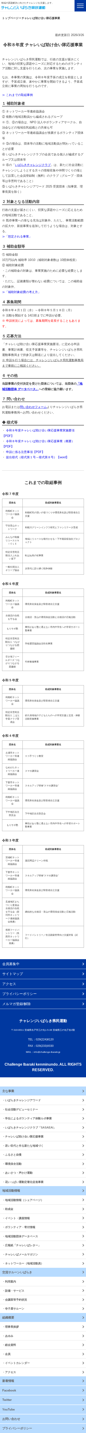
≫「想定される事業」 (17, 236)
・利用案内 (9, 1281)
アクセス (9, 984)
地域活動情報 (11, 1190)
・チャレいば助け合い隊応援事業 (23, 1136)
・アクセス (9, 1372)
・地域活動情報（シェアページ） (23, 1199)
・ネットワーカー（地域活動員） (23, 1263)
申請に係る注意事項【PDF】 (25, 452)
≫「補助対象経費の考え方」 (21, 292)
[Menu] (80, 5)
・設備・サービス (13, 1290)
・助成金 (7, 1208)
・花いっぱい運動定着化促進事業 (23, 1181)
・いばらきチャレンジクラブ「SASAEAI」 (29, 1127)
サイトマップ (12, 974)
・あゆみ (7, 1335)
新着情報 (8, 1381)
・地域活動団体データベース (20, 1236)
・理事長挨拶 (10, 1326)
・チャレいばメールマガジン (20, 1254)
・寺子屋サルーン (13, 1308)
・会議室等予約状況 (14, 1299)
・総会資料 (9, 1344)
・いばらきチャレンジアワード (21, 1100)
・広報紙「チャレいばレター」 (21, 1245)
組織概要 (8, 1317)
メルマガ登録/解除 (16, 1004)
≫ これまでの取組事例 (17, 95)
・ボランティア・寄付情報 (18, 1227)
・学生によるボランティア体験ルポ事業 (27, 1118)
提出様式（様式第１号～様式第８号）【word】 (37, 457)
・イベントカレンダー (16, 1362)
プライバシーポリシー (19, 994)
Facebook (9, 1390)
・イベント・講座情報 (16, 1218)
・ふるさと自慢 (12, 1154)
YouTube (8, 1409)
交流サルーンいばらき (17, 1272)
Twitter (7, 1400)
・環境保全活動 (12, 1163)
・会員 (6, 1353)
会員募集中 (10, 964)
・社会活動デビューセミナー (20, 1109)
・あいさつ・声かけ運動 (17, 1172)
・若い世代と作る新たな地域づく (23, 1145)
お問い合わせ (11, 1419)
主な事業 (8, 1091)
